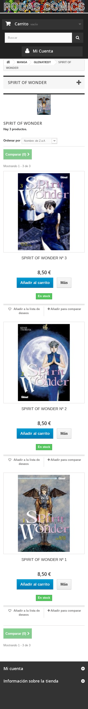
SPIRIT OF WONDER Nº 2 (44, 409)
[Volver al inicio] (8, 62)
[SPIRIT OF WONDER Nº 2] (44, 362)
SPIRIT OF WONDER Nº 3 (44, 258)
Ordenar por (11, 140)
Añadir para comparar (66, 309)
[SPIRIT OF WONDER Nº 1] (44, 513)
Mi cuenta (13, 668)
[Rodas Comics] (44, 6)
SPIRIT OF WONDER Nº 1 (44, 560)
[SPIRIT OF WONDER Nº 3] (44, 211)
